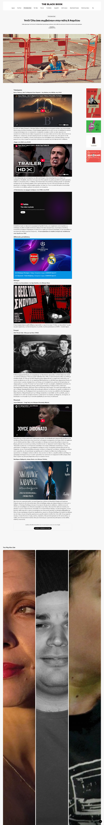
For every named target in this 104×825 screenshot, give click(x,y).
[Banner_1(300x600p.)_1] (93, 118)
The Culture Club (51, 16)
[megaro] (93, 162)
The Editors (52, 26)
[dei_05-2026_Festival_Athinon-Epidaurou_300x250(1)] (93, 133)
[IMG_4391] (93, 148)
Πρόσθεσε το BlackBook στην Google (42, 528)
